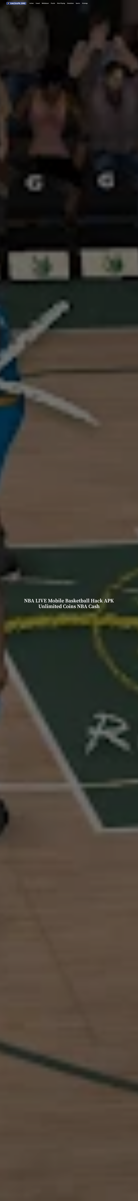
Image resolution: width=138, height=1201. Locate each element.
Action (32, 3)
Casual (38, 3)
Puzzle (53, 3)
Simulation (70, 3)
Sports (78, 3)
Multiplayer (45, 3)
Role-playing (61, 3)
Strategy (85, 3)
